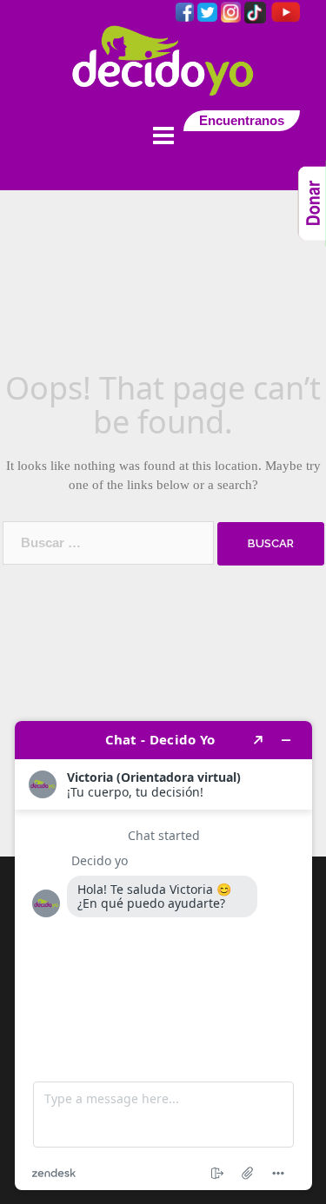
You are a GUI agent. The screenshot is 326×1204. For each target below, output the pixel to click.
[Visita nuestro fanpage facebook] (186, 10)
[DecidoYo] (163, 59)
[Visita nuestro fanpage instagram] (232, 10)
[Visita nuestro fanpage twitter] (209, 10)
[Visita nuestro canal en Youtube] (284, 10)
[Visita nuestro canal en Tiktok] (256, 10)
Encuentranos (241, 120)
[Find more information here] (163, 955)
